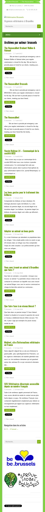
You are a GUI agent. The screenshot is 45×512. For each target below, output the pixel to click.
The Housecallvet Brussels (16, 84)
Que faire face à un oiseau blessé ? (20, 306)
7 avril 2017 (18, 53)
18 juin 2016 (19, 198)
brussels (8, 53)
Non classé (10, 77)
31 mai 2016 (19, 234)
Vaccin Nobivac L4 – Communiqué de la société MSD (21, 152)
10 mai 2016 (19, 348)
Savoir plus (9, 69)
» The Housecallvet (24, 2)
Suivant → (14, 429)
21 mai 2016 (19, 309)
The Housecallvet (11, 117)
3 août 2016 (18, 156)
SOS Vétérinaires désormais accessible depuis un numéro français (21, 385)
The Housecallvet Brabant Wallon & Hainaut (19, 49)
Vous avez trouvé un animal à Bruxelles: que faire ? (21, 268)
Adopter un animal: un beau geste (19, 231)
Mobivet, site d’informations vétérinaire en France (22, 343)
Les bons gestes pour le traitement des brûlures (21, 193)
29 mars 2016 (19, 389)
